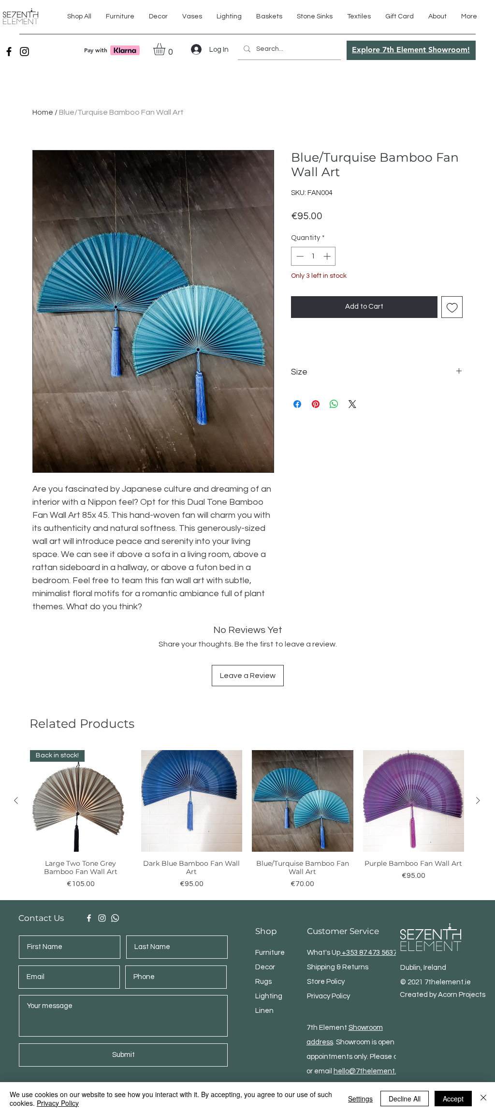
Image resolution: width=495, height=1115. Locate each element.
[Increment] (328, 256)
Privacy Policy (58, 1103)
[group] (247, 824)
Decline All (405, 1098)
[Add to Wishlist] (452, 307)
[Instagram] (24, 51)
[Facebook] (9, 51)
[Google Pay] (377, 334)
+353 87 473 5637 (368, 952)
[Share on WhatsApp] (334, 404)
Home (42, 112)
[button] (359, 16)
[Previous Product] (16, 800)
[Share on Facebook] (297, 404)
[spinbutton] (313, 256)
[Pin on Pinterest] (315, 404)
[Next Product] (478, 800)
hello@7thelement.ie (368, 1071)
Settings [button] (360, 1098)
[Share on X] (352, 404)
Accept (453, 1098)
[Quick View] (192, 801)
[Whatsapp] (115, 918)
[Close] (483, 1098)
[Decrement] (299, 256)
